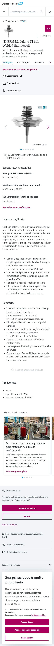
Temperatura (11, 21)
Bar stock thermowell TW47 (19, 397)
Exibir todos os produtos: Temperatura (20, 69)
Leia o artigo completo (16, 471)
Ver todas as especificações (16, 207)
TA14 (8, 390)
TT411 (23, 21)
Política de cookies (38, 615)
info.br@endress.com (17, 552)
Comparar (46, 35)
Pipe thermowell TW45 (17, 393)
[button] (27, 508)
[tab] (9, 62)
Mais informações (9, 524)
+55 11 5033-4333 (16, 544)
